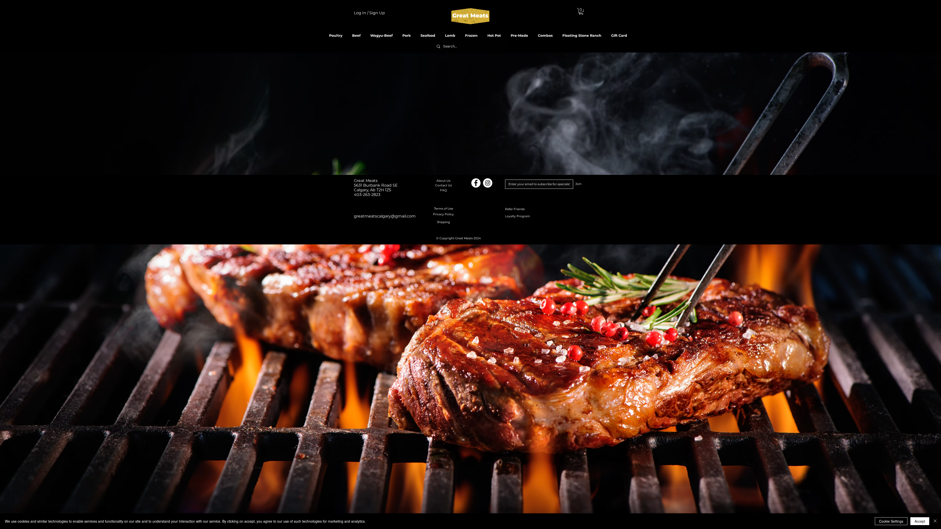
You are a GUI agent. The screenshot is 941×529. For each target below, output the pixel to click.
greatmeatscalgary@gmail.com (385, 216)
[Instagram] (487, 183)
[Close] (935, 521)
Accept (920, 521)
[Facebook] (476, 183)
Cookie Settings (891, 521)
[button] (581, 11)
